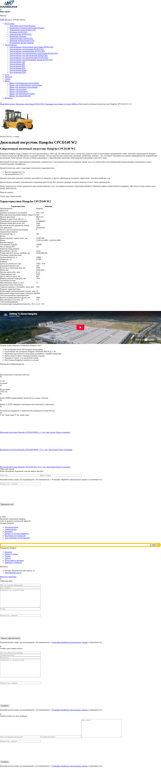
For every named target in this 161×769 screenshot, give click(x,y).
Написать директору (8, 577)
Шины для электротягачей (20, 96)
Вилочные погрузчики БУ (15, 536)
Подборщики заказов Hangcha (21, 43)
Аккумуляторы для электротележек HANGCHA (28, 58)
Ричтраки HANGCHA (18, 32)
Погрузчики (9, 24)
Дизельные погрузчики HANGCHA (29, 104)
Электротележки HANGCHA (21, 38)
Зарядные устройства (13, 563)
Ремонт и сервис (11, 554)
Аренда (8, 558)
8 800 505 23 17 (6, 20)
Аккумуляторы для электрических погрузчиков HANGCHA (33, 53)
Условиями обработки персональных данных (70, 642)
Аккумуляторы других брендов (17, 538)
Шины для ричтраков (18, 89)
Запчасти (8, 77)
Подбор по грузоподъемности (17, 534)
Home (2, 104)
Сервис (8, 79)
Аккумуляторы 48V (17, 64)
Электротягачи (11, 529)
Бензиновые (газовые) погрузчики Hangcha (26, 28)
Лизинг (8, 556)
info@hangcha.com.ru (13, 573)
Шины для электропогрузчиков (22, 94)
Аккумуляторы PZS (17, 68)
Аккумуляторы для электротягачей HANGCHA (28, 55)
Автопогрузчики (11, 527)
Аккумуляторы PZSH (18, 70)
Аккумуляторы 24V (17, 62)
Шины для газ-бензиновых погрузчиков (25, 85)
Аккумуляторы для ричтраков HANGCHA (26, 49)
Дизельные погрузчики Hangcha (22, 26)
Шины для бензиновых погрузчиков (24, 83)
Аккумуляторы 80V (17, 66)
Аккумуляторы (11, 45)
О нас (7, 75)
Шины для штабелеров (18, 92)
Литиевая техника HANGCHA (21, 41)
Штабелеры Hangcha (17, 36)
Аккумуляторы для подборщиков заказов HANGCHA (31, 60)
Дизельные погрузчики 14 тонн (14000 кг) (62, 104)
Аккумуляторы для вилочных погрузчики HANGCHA (31, 47)
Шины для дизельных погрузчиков (23, 87)
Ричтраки (8, 531)
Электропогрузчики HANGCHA (22, 30)
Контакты (9, 98)
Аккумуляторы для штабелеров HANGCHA (27, 51)
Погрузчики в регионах (14, 560)
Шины (7, 81)
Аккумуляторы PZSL (17, 72)
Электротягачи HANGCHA (20, 34)
